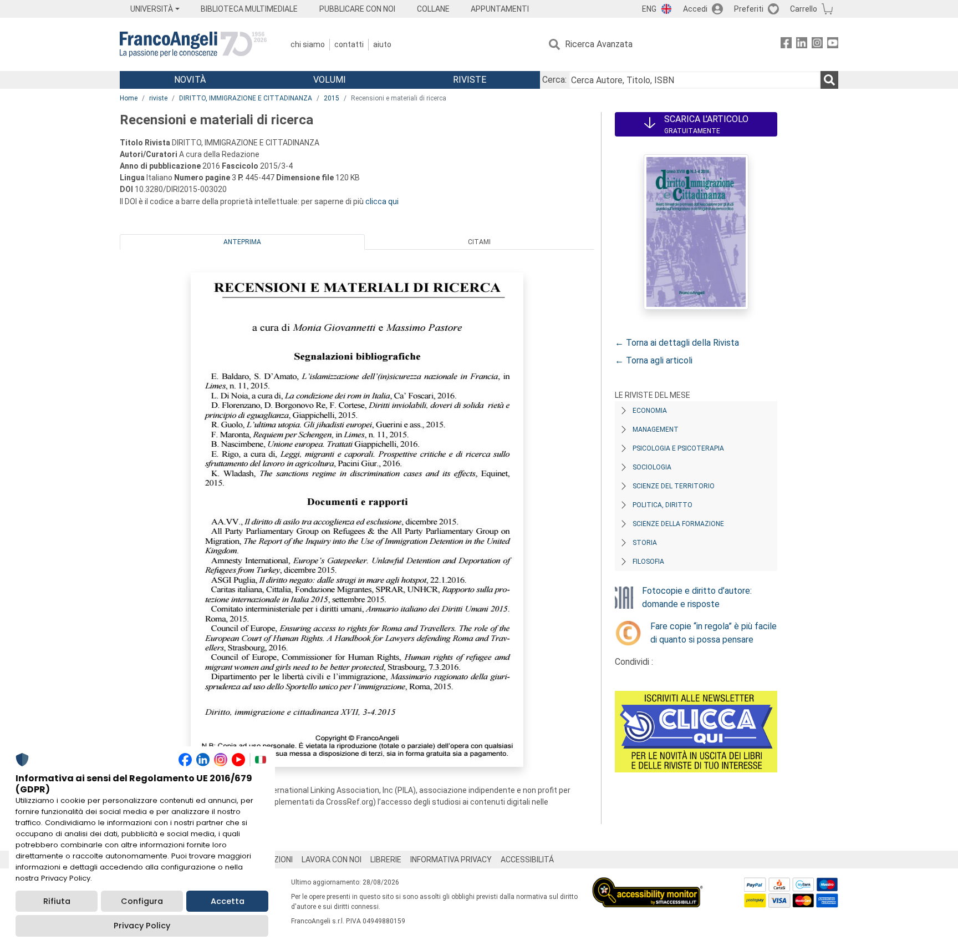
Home (128, 98)
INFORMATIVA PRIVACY (451, 859)
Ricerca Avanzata (599, 44)
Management (656, 429)
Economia (650, 411)
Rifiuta (56, 901)
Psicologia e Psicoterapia (678, 448)
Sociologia (652, 467)
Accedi (695, 8)
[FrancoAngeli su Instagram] (817, 44)
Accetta (227, 901)
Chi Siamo (308, 44)
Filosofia (648, 561)
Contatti (349, 44)
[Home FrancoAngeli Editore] (193, 44)
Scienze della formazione (678, 524)
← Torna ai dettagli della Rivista (677, 342)
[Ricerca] (829, 80)
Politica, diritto (662, 505)
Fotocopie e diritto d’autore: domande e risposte (697, 597)
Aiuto (382, 44)
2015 (331, 98)
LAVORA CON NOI (331, 859)
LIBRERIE (385, 859)
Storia (645, 543)
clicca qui (382, 201)
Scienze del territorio (674, 486)
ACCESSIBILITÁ (527, 859)
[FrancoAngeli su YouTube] (832, 44)
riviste (158, 98)
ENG (649, 8)
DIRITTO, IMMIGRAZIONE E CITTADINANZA (245, 98)
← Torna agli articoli (653, 360)
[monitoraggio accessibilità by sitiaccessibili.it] (647, 883)
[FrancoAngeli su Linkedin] (801, 44)
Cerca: (554, 79)
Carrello (803, 8)
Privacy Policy (142, 925)
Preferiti (748, 8)
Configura (142, 901)
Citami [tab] (479, 242)
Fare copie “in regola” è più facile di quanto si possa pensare (713, 633)
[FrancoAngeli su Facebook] (786, 44)
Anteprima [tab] (242, 242)
